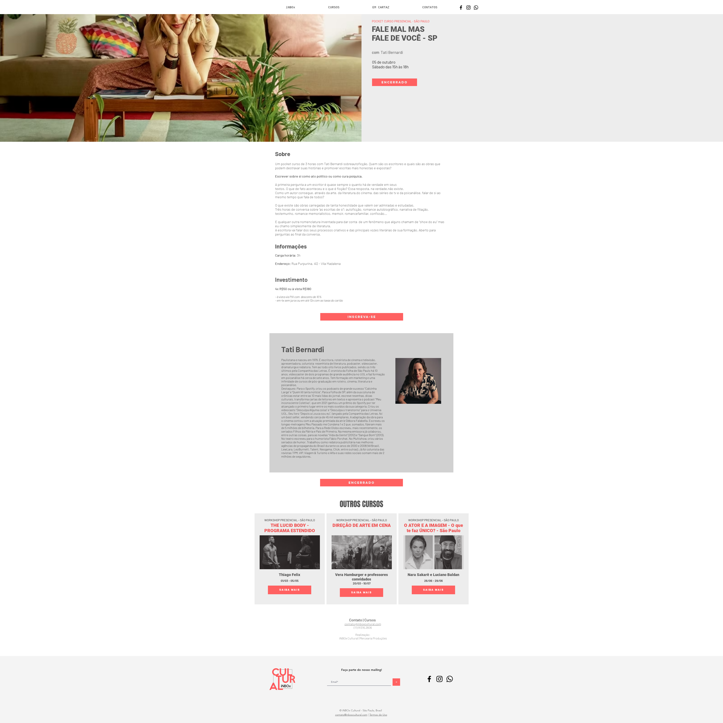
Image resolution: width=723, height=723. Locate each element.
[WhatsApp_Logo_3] (476, 7)
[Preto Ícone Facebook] (461, 7)
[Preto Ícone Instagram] (468, 7)
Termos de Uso (378, 714)
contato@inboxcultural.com (351, 714)
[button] (394, 82)
